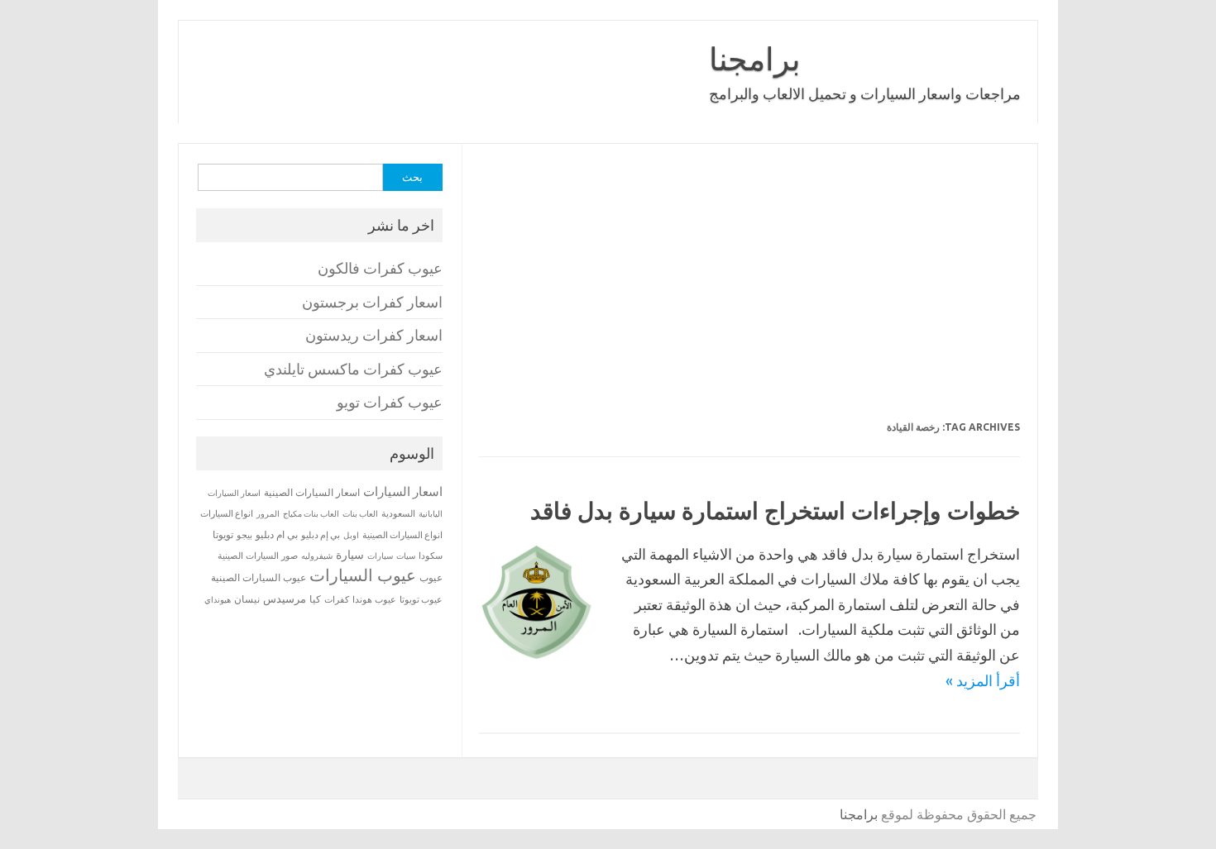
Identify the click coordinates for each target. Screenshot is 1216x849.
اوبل (351, 535)
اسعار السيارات (403, 491)
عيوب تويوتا (421, 599)
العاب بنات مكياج (311, 513)
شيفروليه (317, 555)
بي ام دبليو (277, 534)
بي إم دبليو (320, 535)
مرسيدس (284, 598)
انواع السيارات (226, 513)
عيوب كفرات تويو (390, 402)
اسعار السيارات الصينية (312, 492)
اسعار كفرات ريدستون (374, 335)
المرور (268, 513)
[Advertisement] (748, 292)
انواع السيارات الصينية (402, 535)
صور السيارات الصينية (258, 555)
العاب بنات (360, 513)
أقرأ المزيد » (983, 680)
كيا (315, 599)
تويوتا (223, 534)
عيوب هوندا (374, 599)
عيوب (431, 577)
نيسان (247, 599)
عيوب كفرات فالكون (380, 268)
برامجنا (755, 58)
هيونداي (217, 599)
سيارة (350, 554)
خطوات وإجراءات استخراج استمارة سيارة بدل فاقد (775, 510)
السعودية (398, 513)
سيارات (380, 555)
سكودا (431, 555)
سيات (405, 555)
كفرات (336, 599)
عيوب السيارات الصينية (258, 577)
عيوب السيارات (362, 574)
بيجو (244, 535)
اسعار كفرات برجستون (372, 302)
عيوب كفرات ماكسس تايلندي (353, 369)
